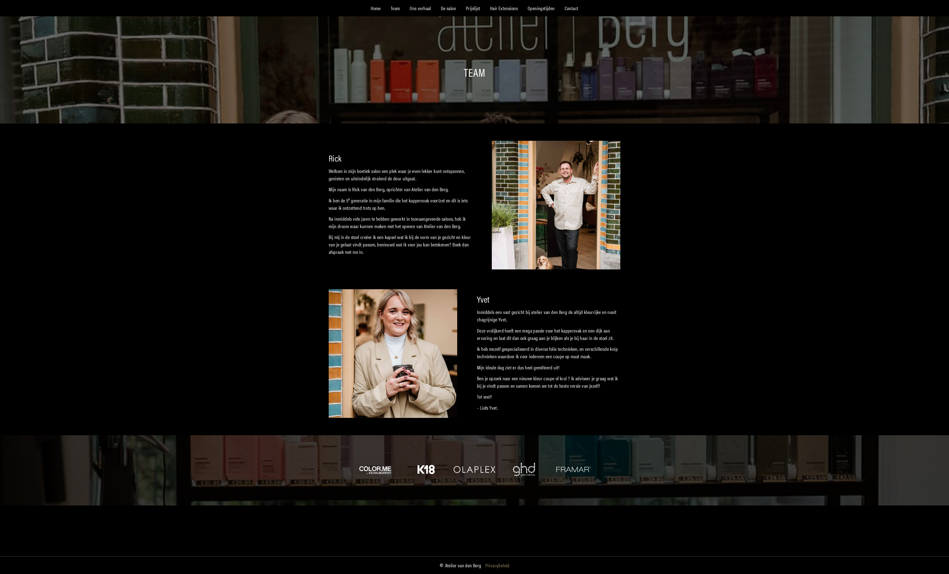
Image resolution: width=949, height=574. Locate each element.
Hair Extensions (504, 8)
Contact (571, 8)
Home (376, 8)
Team (395, 8)
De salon (448, 8)
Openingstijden (541, 8)
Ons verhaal (420, 8)
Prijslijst (473, 8)
